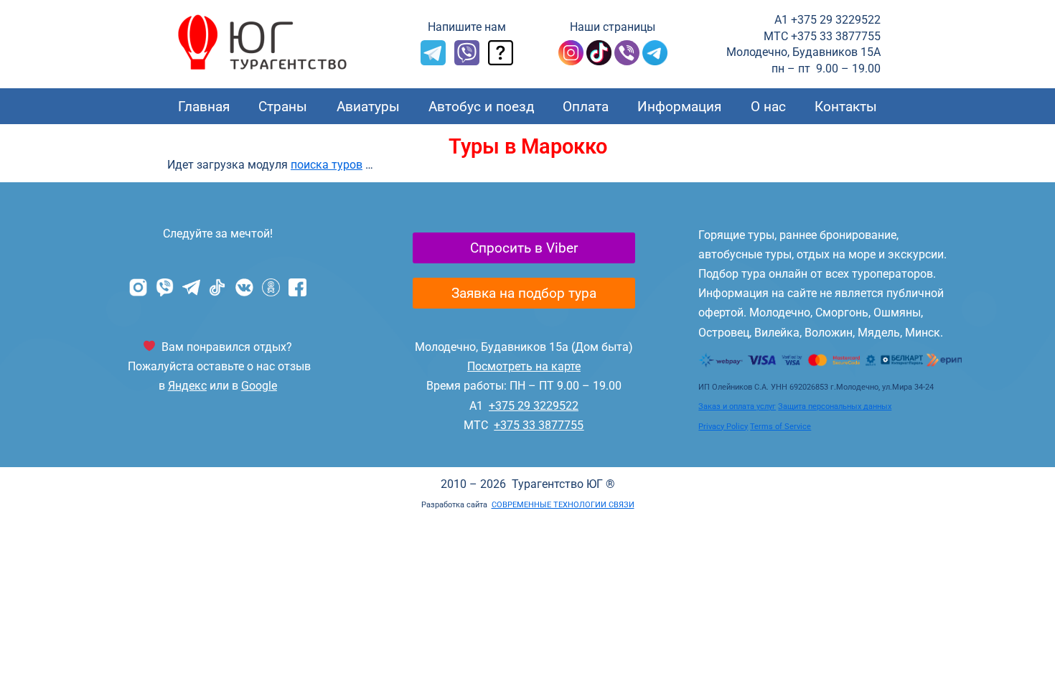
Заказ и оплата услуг (737, 406)
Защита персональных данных (834, 406)
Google (259, 386)
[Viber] (466, 61)
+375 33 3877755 (538, 425)
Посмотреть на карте (524, 366)
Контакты (846, 106)
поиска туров (326, 165)
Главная (204, 106)
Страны (282, 106)
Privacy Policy (723, 426)
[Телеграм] (654, 61)
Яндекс (187, 386)
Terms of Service (780, 426)
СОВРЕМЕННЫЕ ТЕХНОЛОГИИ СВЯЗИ (563, 504)
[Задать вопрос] (500, 61)
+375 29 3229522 (533, 406)
